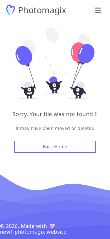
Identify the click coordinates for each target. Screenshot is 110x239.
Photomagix (42, 10)
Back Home (55, 147)
